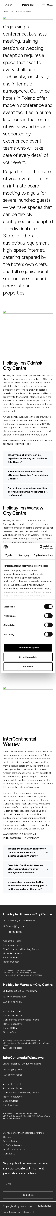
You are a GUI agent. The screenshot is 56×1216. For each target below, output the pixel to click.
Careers (7, 1137)
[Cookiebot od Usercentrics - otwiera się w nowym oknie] (40, 547)
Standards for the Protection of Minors (24, 1132)
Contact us (9, 1153)
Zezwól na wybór (28, 657)
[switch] (48, 615)
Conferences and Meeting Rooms (21, 949)
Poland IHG (28, 4)
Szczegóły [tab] (23, 555)
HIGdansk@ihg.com (13, 926)
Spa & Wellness (11, 1105)
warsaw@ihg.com (12, 1069)
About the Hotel (12, 940)
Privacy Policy (10, 1141)
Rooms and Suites (12, 945)
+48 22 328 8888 (12, 1075)
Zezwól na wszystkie (28, 647)
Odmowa (28, 666)
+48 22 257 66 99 (12, 1002)
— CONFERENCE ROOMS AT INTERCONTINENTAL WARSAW (21, 836)
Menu (50, 5)
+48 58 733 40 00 (13, 932)
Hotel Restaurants (13, 953)
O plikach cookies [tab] (43, 555)
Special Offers (10, 957)
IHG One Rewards (13, 1145)
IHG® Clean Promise (14, 1149)
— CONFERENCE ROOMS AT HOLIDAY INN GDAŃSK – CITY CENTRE (28, 442)
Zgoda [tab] (8, 555)
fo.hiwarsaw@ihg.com (14, 996)
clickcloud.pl (27, 1212)
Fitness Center (11, 961)
